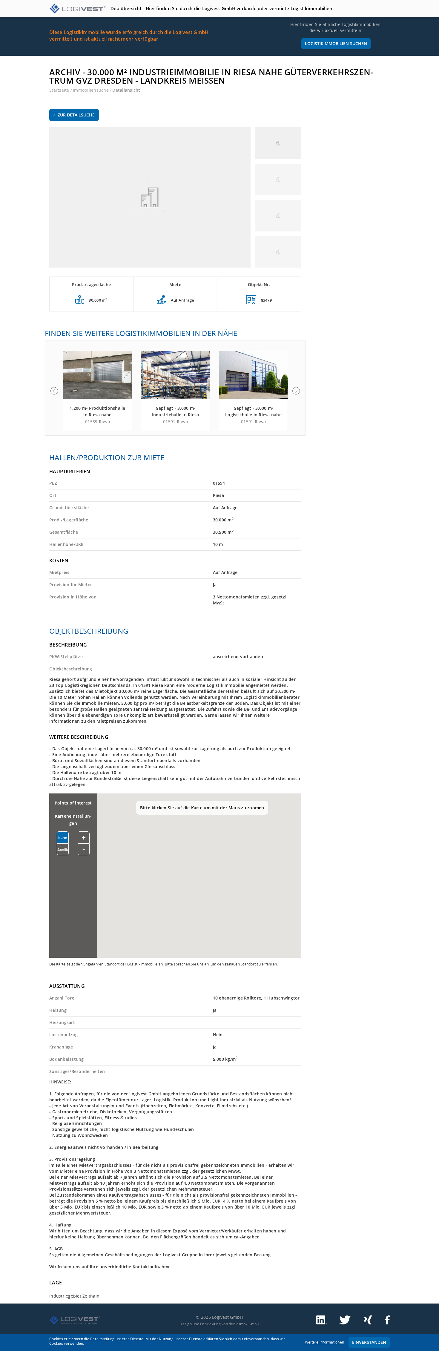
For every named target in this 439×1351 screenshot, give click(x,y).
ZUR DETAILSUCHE (76, 115)
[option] (97, 391)
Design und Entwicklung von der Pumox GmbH (219, 1323)
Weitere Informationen (324, 1342)
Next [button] (296, 391)
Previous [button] (54, 391)
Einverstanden (369, 1342)
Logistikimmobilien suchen (336, 43)
